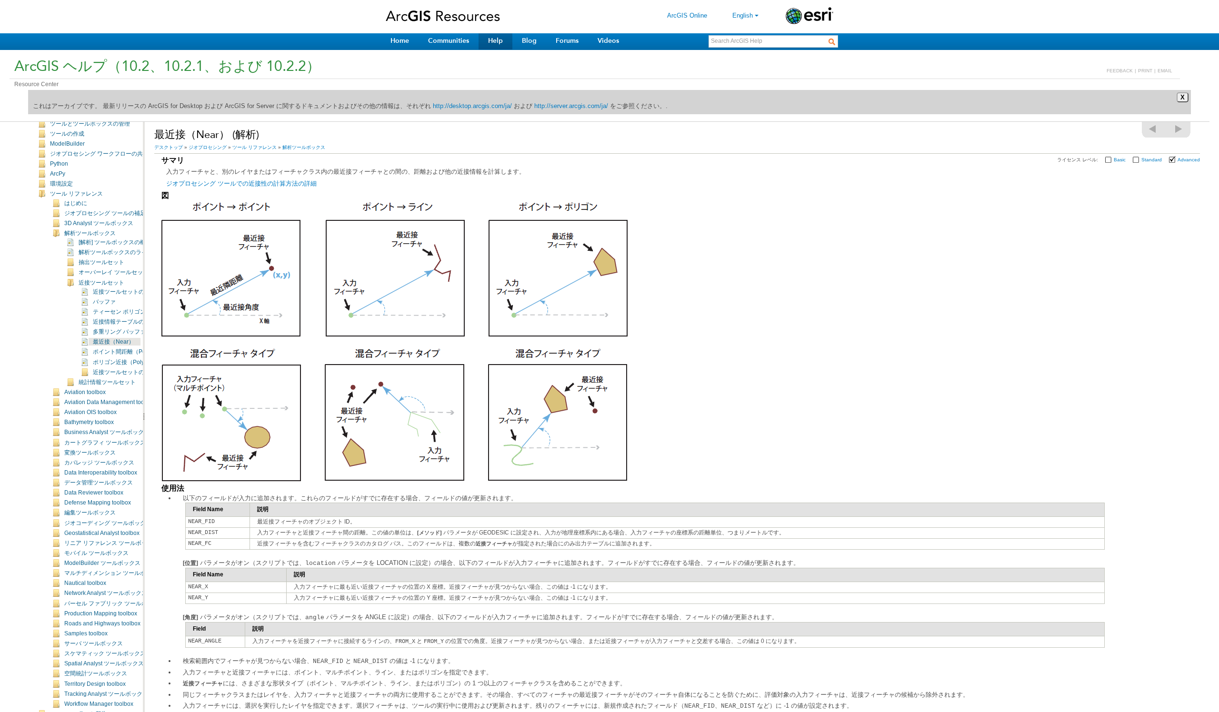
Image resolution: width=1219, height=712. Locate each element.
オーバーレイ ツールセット (114, 272)
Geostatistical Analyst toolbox (102, 533)
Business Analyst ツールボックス (107, 432)
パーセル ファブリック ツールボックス (114, 603)
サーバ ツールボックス (93, 643)
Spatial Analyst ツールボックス (104, 663)
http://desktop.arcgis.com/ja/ (472, 105)
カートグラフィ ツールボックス (105, 442)
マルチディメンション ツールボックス (113, 573)
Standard (1151, 159)
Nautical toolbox (85, 583)
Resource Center (36, 84)
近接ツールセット (101, 283)
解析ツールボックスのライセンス (121, 252)
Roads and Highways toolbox (102, 623)
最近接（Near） (113, 342)
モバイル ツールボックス (96, 553)
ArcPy (57, 174)
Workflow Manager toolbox (98, 704)
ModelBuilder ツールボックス (102, 563)
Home (399, 41)
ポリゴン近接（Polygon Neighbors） (141, 362)
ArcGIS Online (687, 15)
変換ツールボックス (90, 452)
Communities (448, 41)
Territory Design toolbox (95, 684)
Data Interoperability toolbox (100, 472)
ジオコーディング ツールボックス (107, 523)
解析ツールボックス (90, 233)
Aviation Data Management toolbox (109, 402)
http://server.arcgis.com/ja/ (571, 105)
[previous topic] (1153, 129)
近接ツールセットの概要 (124, 292)
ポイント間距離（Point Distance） (137, 352)
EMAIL (1165, 70)
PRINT (1145, 70)
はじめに (75, 203)
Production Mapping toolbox (100, 613)
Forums (567, 41)
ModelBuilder (67, 144)
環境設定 (61, 184)
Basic (1120, 159)
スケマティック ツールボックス (105, 653)
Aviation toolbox (85, 392)
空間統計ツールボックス (95, 673)
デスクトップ (168, 147)
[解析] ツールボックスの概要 (115, 242)
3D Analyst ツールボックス (98, 223)
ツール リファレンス (76, 194)
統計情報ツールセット (107, 382)
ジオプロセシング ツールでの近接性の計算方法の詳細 (241, 183)
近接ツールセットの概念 (124, 372)
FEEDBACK (1120, 70)
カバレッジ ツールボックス (99, 462)
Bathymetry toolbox (89, 422)
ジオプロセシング (208, 147)
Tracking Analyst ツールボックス (106, 694)
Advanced (1189, 159)
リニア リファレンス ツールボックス (111, 543)
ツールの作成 (67, 134)
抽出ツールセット (101, 262)
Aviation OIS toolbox (90, 412)
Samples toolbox (86, 633)
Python (59, 164)
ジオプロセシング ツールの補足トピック (116, 213)
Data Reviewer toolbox (93, 492)
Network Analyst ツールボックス (105, 593)
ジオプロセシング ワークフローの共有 (99, 154)
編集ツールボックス (90, 512)
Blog (529, 41)
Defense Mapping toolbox (97, 502)
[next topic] (1179, 129)
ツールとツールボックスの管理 (90, 124)
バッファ (104, 302)
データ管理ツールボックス (98, 482)
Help (495, 41)
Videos (608, 41)
